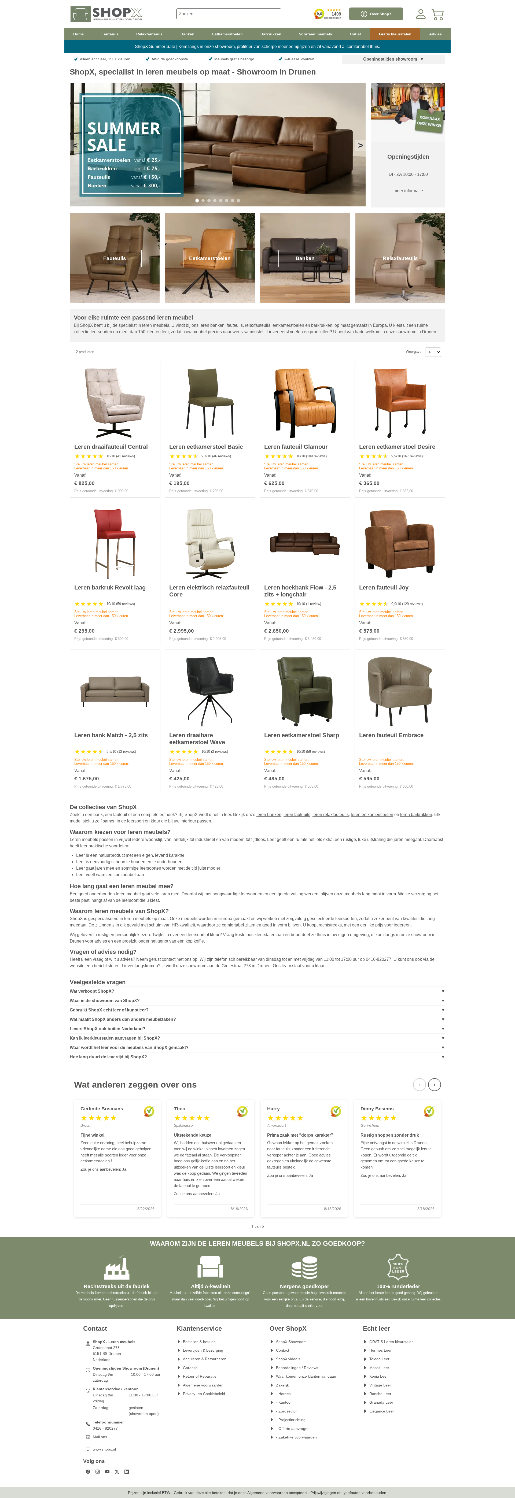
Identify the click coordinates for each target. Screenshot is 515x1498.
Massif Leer (379, 1368)
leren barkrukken (416, 814)
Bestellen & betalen (199, 1342)
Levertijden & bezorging (203, 1350)
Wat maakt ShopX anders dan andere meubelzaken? (123, 1019)
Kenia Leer (378, 1376)
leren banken (268, 814)
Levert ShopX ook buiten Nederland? (107, 1028)
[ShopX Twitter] (117, 1472)
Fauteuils (110, 34)
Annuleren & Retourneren (204, 1359)
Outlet (355, 34)
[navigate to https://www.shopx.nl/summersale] (218, 145)
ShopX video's (288, 1359)
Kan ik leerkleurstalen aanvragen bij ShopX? (115, 1038)
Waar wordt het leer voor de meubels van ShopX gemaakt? (129, 1047)
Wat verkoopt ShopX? (92, 991)
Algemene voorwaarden (203, 1385)
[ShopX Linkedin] (126, 1472)
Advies (435, 34)
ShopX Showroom (291, 1342)
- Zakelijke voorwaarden (296, 1437)
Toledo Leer (379, 1359)
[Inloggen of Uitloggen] (421, 14)
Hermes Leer (380, 1350)
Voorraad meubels (315, 34)
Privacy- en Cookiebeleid (204, 1394)
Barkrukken (270, 34)
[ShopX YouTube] (107, 1472)
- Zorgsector (286, 1411)
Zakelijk (282, 1385)
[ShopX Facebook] (88, 1472)
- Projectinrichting (291, 1420)
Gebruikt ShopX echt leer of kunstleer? (109, 1010)
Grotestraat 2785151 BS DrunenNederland (107, 1353)
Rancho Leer (380, 1394)
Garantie (190, 1368)
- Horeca (283, 1394)
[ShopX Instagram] (97, 1472)
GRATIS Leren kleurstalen (391, 1342)
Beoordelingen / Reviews (297, 1368)
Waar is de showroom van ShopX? (105, 1000)
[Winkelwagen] (438, 14)
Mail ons (100, 1437)
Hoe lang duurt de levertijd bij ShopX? (108, 1057)
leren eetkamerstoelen (372, 814)
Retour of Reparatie (199, 1376)
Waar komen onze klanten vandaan (306, 1376)
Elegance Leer (381, 1411)
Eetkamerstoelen (227, 34)
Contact (282, 1350)
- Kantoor (284, 1402)
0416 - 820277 (105, 1428)
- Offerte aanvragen (293, 1428)
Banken (187, 34)
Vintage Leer (380, 1385)
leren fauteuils (297, 814)
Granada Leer (381, 1402)
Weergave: (414, 352)
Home (78, 34)
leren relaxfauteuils (330, 814)
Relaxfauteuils (149, 34)
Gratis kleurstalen (395, 34)
